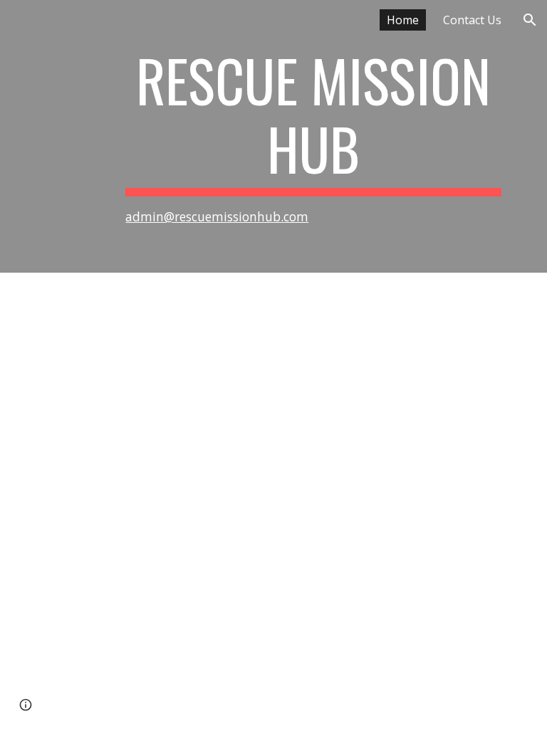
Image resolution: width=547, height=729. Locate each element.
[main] (313, 136)
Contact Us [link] (472, 20)
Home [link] (403, 20)
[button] (530, 20)
